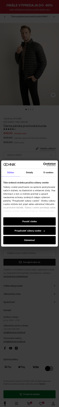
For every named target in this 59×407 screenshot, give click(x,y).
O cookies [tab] (48, 172)
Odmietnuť (29, 240)
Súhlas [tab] (10, 172)
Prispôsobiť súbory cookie (28, 230)
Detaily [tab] (29, 172)
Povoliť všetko (29, 221)
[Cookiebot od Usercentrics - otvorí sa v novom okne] (43, 164)
